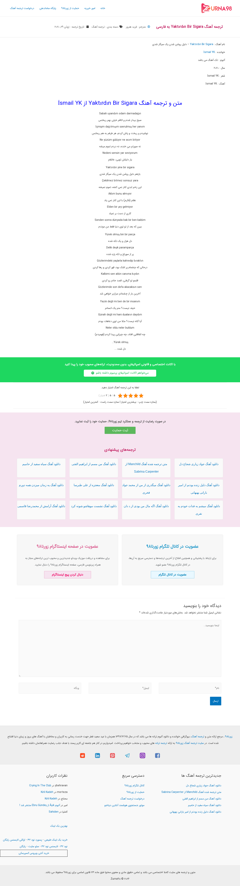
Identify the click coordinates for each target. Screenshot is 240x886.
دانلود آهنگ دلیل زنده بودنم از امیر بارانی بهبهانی (195, 812)
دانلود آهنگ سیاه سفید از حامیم (41, 464)
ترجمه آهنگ (98, 27)
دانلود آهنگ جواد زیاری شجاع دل (198, 464)
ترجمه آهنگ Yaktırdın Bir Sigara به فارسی (189, 27)
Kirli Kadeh (47, 792)
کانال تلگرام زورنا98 (134, 785)
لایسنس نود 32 (49, 846)
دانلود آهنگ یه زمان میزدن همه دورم (41, 485)
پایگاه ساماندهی (47, 8)
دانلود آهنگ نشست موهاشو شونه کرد (94, 506)
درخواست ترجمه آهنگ (22, 8)
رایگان (23, 846)
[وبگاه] (50, 689)
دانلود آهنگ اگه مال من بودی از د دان (146, 506)
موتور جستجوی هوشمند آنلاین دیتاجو (124, 805)
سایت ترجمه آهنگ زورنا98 (190, 743)
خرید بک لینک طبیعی (56, 840)
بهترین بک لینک (59, 826)
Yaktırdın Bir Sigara (201, 44)
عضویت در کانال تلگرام (173, 574)
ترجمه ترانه (161, 743)
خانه (102, 8)
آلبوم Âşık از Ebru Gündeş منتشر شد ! (40, 805)
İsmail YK (209, 52)
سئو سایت (33, 846)
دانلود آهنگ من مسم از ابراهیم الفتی (94, 464)
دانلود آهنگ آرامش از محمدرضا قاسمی (41, 506)
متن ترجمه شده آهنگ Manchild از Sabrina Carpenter (191, 792)
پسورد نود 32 (35, 840)
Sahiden (53, 812)
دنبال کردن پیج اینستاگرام (67, 574)
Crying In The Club (40, 785)
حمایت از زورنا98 (70, 8)
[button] (120, 373)
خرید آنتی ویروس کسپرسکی (34, 853)
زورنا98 (228, 736)
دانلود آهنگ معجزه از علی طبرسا (94, 485)
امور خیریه (89, 8)
